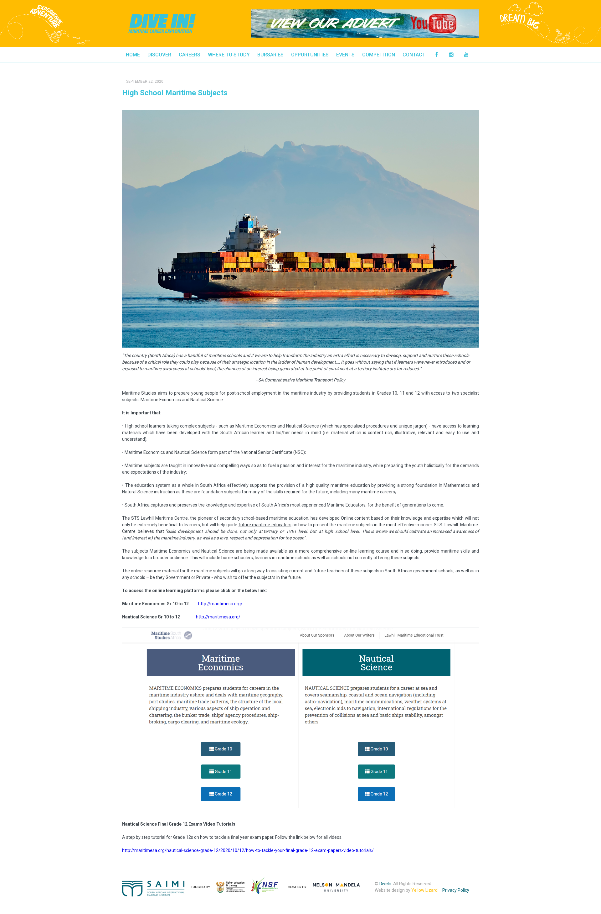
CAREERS (189, 55)
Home (133, 55)
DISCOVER (159, 55)
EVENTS (345, 55)
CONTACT (414, 55)
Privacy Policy (455, 890)
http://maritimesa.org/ (220, 603)
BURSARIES (270, 55)
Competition (378, 55)
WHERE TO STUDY (229, 55)
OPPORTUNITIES (310, 55)
